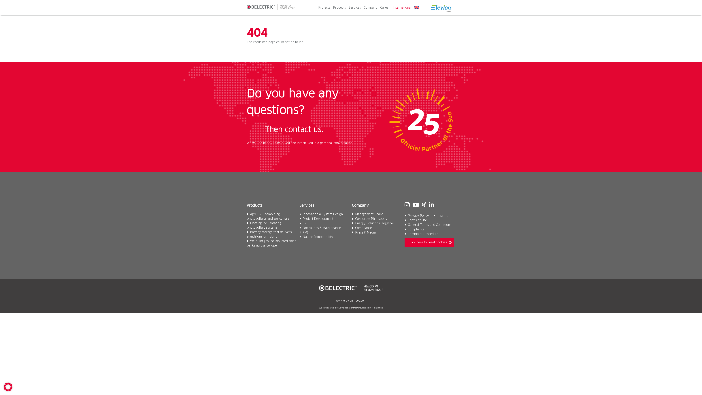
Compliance (363, 228)
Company (370, 7)
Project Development (318, 218)
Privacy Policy (418, 215)
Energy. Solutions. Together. (375, 223)
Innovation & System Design (323, 214)
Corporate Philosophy (371, 218)
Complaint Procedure (423, 234)
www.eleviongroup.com (351, 301)
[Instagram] (407, 205)
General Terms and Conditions (429, 224)
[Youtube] (415, 205)
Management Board (369, 214)
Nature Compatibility (318, 237)
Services (355, 7)
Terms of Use (417, 220)
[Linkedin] (431, 205)
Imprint (442, 215)
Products (339, 7)
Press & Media (365, 232)
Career (385, 7)
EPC (305, 223)
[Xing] (424, 205)
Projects (324, 7)
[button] (8, 387)
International (402, 7)
